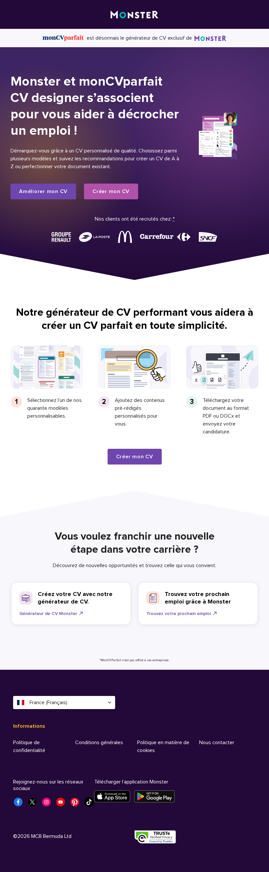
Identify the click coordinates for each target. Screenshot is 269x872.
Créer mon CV (111, 191)
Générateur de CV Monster (48, 613)
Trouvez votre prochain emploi (178, 613)
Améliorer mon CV (43, 191)
